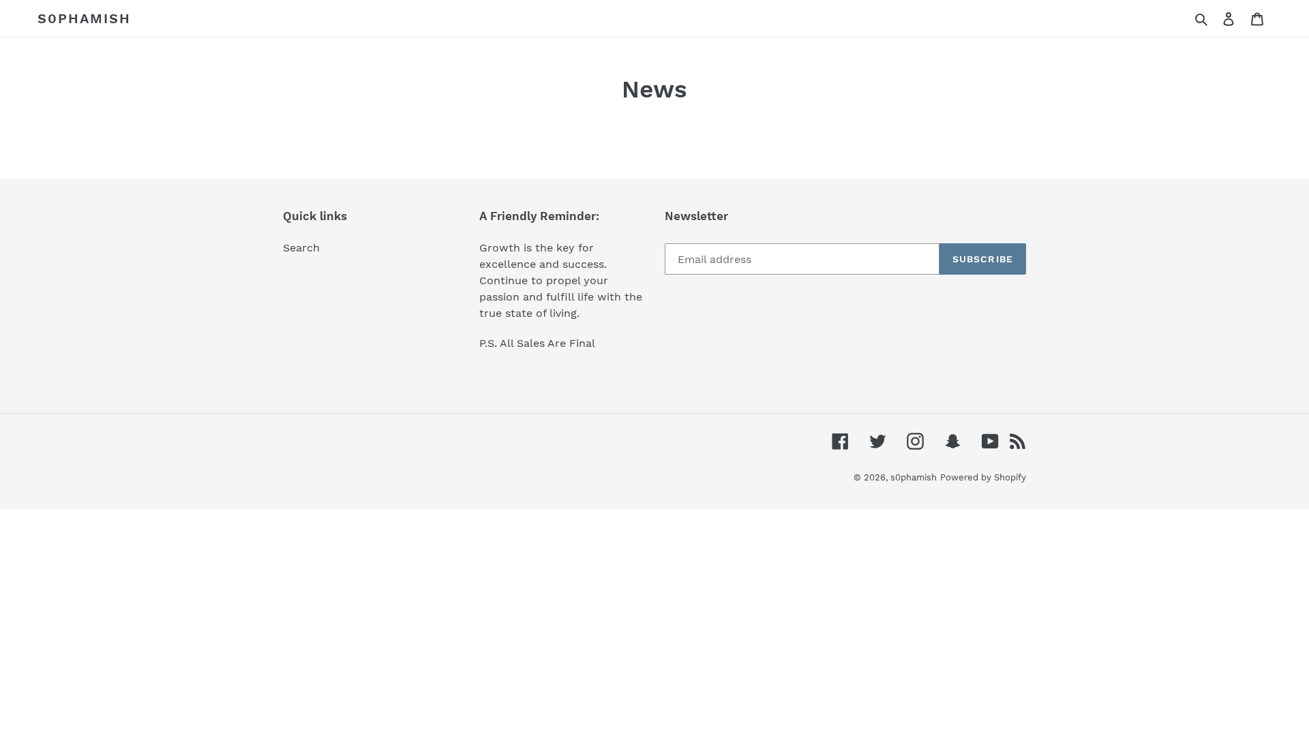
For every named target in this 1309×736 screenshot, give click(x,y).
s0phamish (84, 18)
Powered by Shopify (983, 477)
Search (301, 247)
